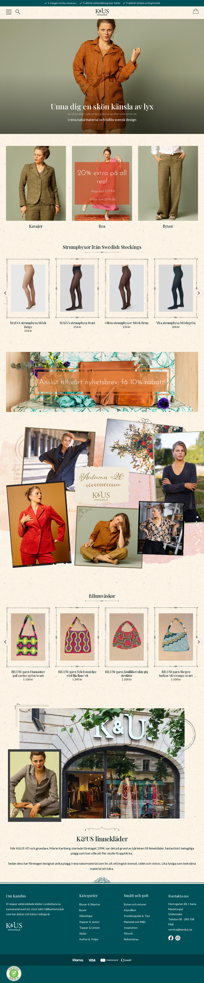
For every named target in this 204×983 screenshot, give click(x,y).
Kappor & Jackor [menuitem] (89, 922)
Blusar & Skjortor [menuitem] (89, 904)
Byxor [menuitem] (82, 910)
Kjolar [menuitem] (82, 933)
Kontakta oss (178, 896)
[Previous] (5, 293)
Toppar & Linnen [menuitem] (89, 927)
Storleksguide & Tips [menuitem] (137, 916)
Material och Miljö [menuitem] (135, 922)
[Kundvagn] (195, 11)
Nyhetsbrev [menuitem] (131, 939)
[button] (9, 12)
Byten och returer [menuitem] (135, 904)
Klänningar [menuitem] (86, 916)
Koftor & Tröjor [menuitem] (88, 939)
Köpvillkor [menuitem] (130, 910)
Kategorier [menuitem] (88, 895)
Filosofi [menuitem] (128, 933)
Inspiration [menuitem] (130, 927)
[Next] (198, 293)
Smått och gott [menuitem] (136, 895)
